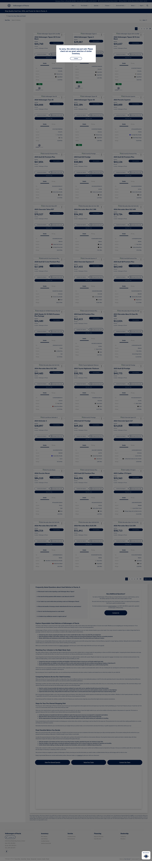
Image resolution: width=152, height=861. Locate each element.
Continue (76, 58)
